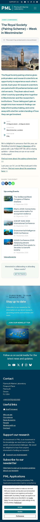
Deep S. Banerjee (23, 146)
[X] (6, 183)
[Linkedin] (9, 183)
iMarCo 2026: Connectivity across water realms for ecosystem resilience (24, 211)
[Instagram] (34, 2)
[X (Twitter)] (28, 2)
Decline (20, 512)
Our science (8, 417)
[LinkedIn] (21, 2)
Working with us (9, 425)
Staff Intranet (11, 409)
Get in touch (20, 274)
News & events (9, 420)
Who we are (7, 414)
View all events (10, 257)
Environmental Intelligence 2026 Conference (24, 231)
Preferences (20, 516)
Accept (20, 507)
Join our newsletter (19, 323)
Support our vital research (16, 455)
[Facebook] (31, 2)
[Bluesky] (37, 2)
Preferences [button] (17, 502)
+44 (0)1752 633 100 (11, 399)
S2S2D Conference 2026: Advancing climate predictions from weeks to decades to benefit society (24, 245)
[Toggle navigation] (35, 8)
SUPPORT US (13, 2)
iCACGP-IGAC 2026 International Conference (24, 222)
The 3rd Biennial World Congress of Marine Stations (23, 199)
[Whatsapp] (13, 183)
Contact (6, 428)
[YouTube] (25, 2)
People (6, 423)
